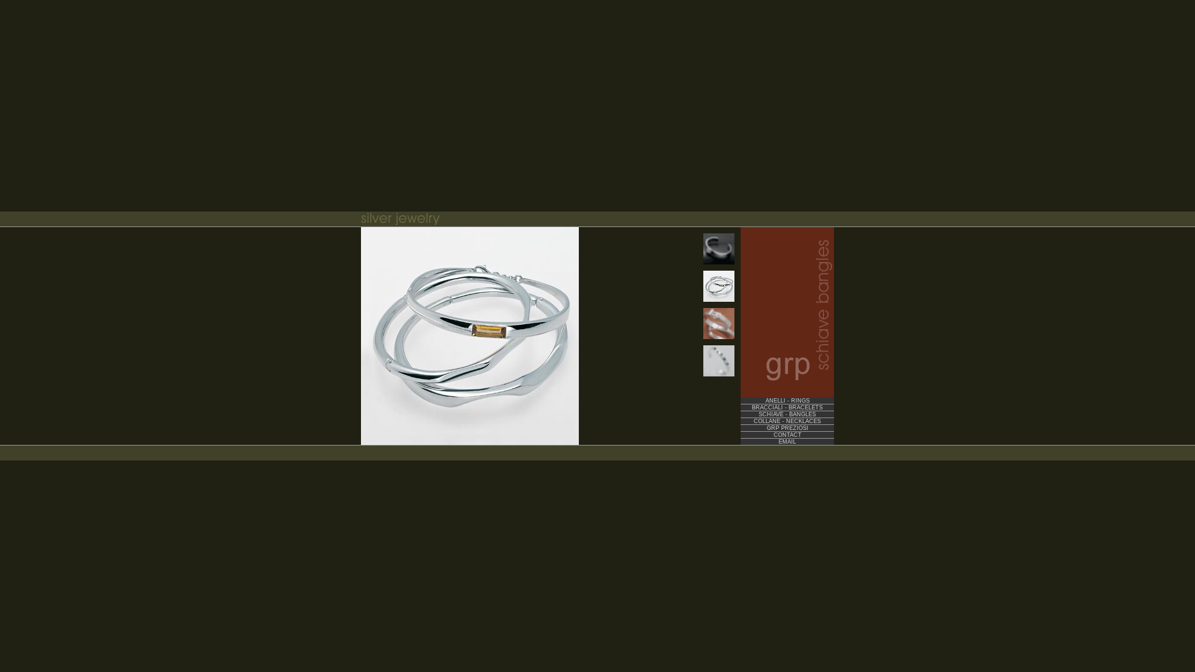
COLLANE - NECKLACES (787, 421)
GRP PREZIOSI (787, 428)
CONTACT (788, 435)
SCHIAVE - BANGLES (787, 414)
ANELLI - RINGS (788, 401)
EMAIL (787, 442)
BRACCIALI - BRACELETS (787, 407)
